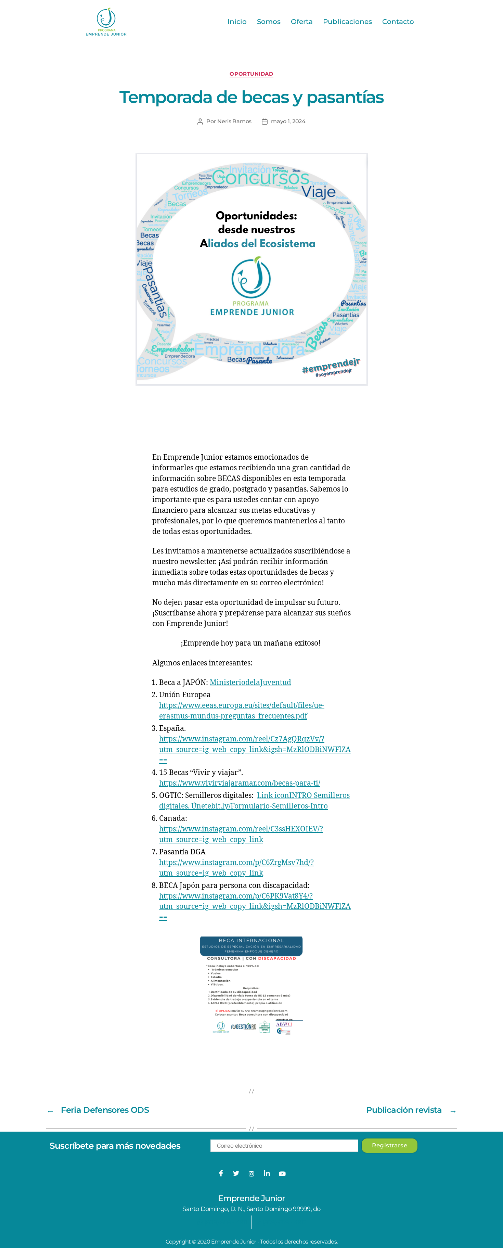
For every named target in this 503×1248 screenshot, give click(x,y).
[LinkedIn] (267, 1174)
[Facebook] (221, 1174)
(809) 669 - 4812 (283, 1222)
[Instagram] (251, 1174)
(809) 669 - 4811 (225, 1222)
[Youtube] (282, 1174)
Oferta (302, 21)
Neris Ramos (234, 121)
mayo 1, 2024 (288, 121)
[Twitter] (236, 1174)
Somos (269, 21)
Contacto (398, 21)
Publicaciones (347, 21)
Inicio (237, 21)
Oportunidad (251, 74)
